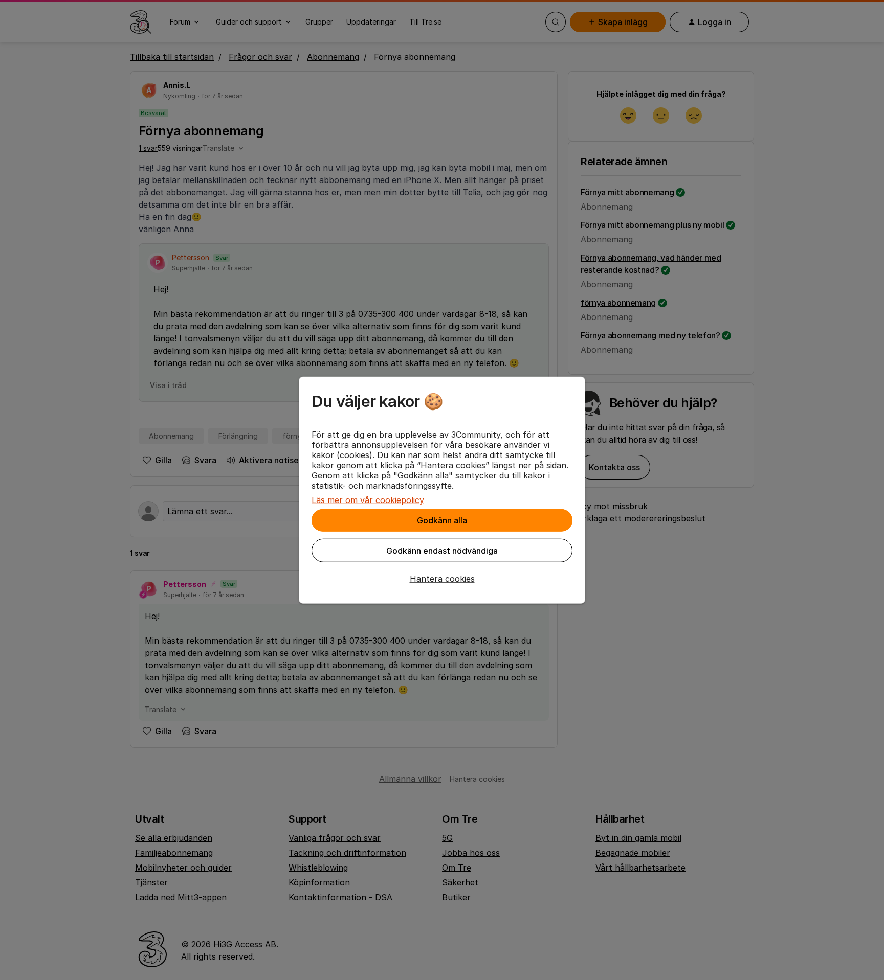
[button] (442, 578)
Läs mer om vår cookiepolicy (368, 500)
